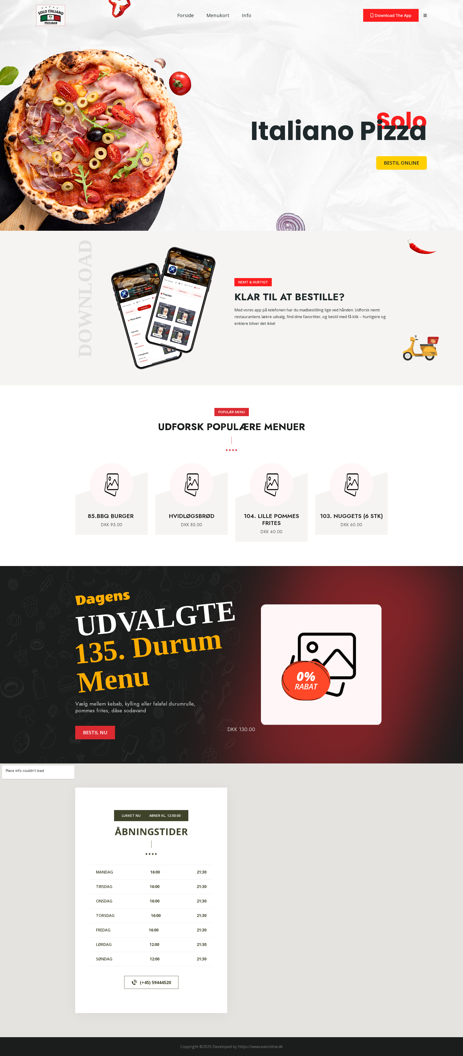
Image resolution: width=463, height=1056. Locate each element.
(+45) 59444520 (155, 982)
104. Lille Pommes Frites (223, 519)
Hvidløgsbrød (143, 516)
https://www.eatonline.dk (260, 1046)
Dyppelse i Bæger (383, 516)
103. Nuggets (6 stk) (303, 516)
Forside (185, 15)
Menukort (217, 15)
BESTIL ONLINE (401, 163)
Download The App (392, 15)
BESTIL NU (95, 732)
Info (246, 15)
